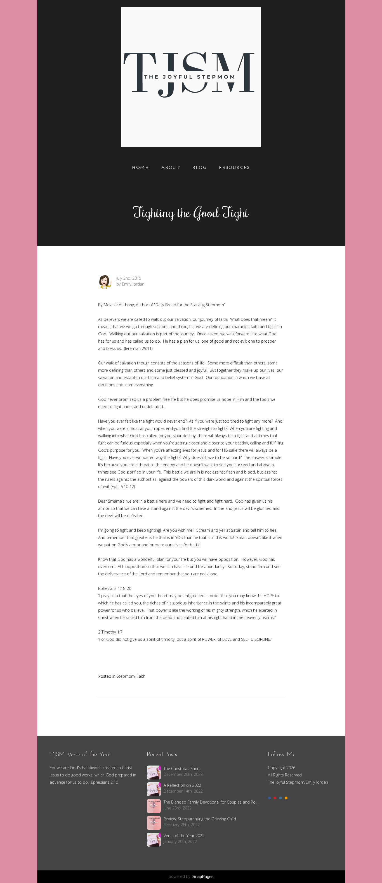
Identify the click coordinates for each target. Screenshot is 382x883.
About (170, 168)
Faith (141, 676)
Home (140, 168)
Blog (199, 168)
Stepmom (126, 676)
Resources (234, 168)
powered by (191, 876)
